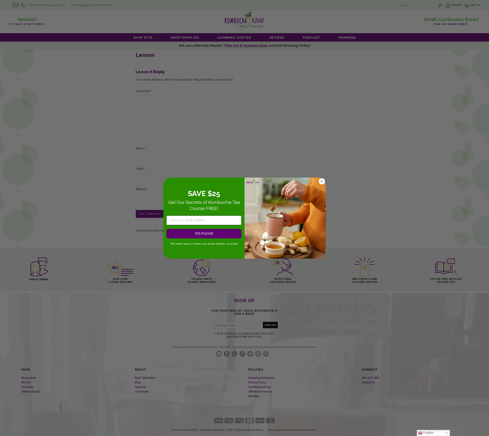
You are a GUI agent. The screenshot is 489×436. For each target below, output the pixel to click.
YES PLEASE (204, 233)
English (428, 432)
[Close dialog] (322, 181)
